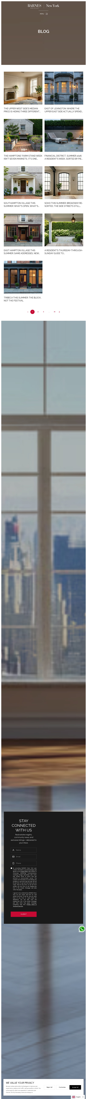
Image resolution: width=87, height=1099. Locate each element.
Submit (24, 914)
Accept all (75, 1087)
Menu (42, 14)
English (78, 1097)
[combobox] (78, 1097)
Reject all (49, 1087)
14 (54, 312)
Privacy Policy (24, 871)
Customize (62, 1087)
